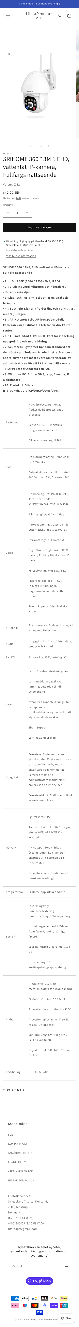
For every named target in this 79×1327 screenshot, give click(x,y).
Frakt (18, 198)
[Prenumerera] (66, 1266)
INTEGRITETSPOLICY (21, 1180)
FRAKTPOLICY (17, 1162)
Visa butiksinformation (21, 256)
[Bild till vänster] (30, 146)
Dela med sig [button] (15, 1089)
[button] (8, 15)
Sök (10, 1134)
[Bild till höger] (48, 146)
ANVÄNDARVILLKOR (20, 1153)
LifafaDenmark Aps (33, 1319)
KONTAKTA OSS (17, 1144)
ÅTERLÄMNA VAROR (20, 1171)
